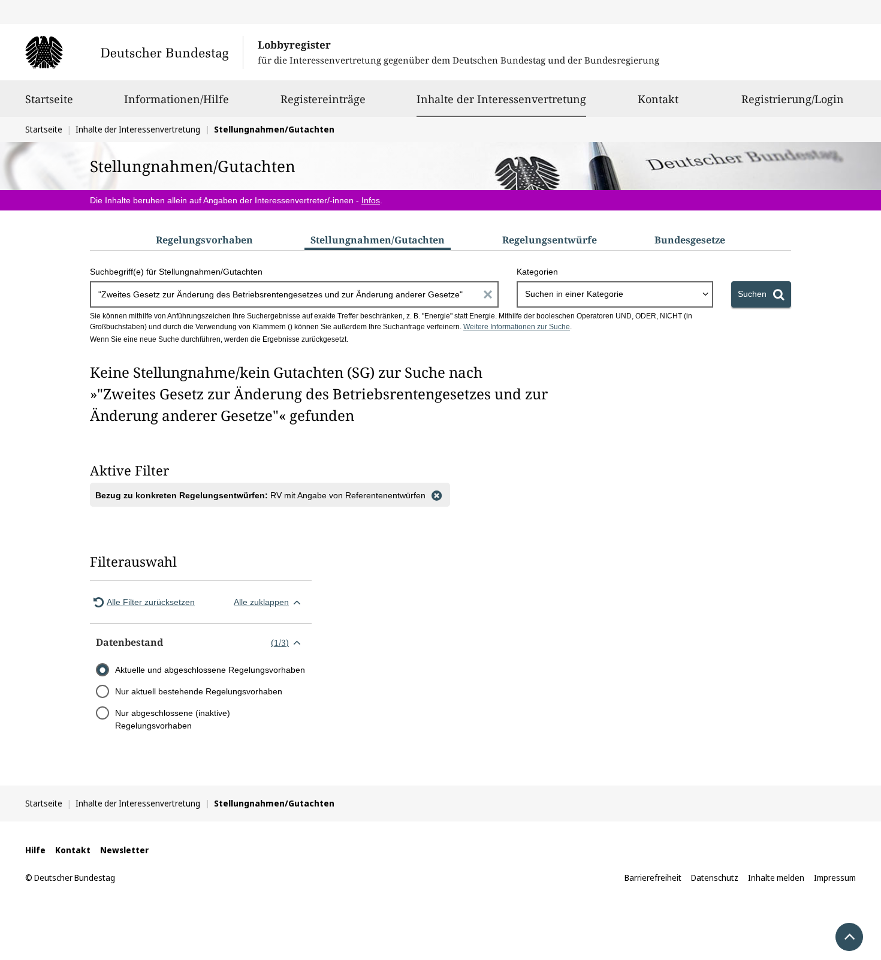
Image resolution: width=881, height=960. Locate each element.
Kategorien (537, 271)
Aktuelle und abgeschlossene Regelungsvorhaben (210, 670)
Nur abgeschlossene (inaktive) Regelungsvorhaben (172, 719)
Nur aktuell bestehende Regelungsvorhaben (198, 691)
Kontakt (658, 99)
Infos (370, 200)
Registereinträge (323, 99)
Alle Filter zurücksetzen (151, 602)
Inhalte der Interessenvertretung (501, 98)
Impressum (835, 877)
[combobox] (615, 294)
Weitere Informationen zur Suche (516, 327)
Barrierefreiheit (652, 877)
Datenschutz (714, 877)
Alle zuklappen (261, 602)
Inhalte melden (776, 877)
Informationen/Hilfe (176, 99)
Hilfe (35, 850)
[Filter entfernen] (436, 494)
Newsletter (124, 850)
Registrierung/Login (792, 99)
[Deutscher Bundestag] (134, 52)
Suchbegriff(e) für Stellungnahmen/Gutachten (176, 271)
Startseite (49, 99)
